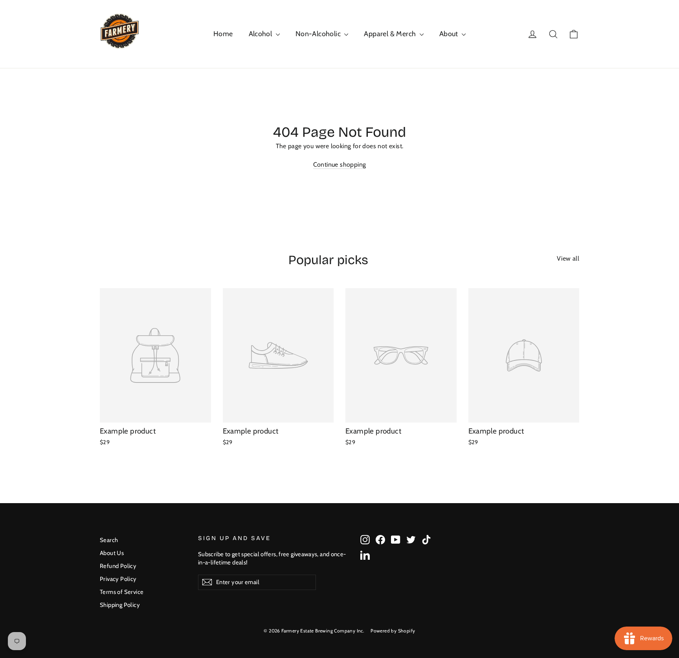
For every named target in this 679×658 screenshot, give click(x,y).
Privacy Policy (118, 579)
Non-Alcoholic (319, 33)
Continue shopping (339, 164)
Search (109, 540)
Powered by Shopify (393, 631)
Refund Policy (118, 566)
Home (223, 33)
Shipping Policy (120, 604)
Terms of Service (121, 592)
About (449, 33)
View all (568, 258)
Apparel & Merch (390, 33)
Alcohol (261, 33)
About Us (112, 553)
